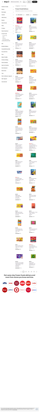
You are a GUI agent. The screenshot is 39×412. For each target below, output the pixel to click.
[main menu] (3, 2)
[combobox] (15, 2)
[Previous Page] (21, 272)
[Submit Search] (21, 2)
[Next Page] (36, 272)
